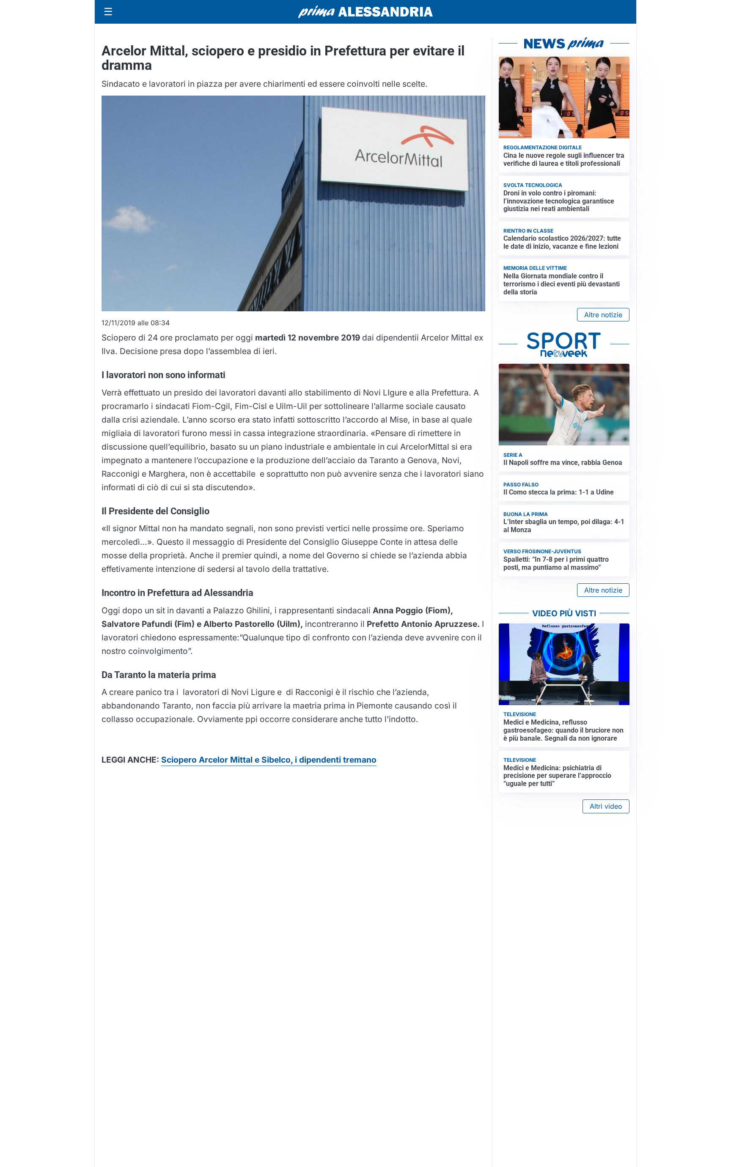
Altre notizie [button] (603, 314)
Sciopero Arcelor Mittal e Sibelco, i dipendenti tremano (268, 760)
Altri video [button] (606, 806)
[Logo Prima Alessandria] (365, 11)
